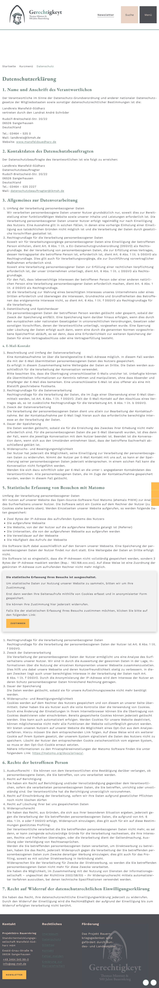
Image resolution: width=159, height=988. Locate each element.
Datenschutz (45, 66)
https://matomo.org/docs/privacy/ (57, 753)
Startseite (9, 66)
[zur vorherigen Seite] (146, 982)
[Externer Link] (155, 486)
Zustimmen (18, 623)
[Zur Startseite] (39, 14)
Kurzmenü (26, 66)
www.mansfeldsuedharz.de (36, 141)
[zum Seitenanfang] (153, 982)
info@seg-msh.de (14, 963)
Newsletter (106, 14)
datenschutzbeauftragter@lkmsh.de (37, 190)
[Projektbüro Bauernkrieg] (19, 949)
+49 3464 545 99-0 (15, 959)
